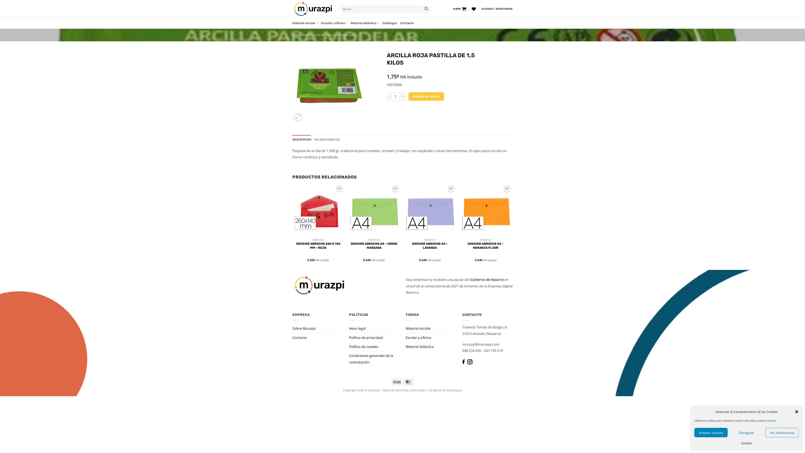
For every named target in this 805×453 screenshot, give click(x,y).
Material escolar (304, 23)
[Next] (511, 227)
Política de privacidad (366, 337)
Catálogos (389, 23)
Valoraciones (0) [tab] (327, 139)
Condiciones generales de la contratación (371, 358)
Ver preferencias (782, 433)
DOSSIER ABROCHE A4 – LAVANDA (430, 246)
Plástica (331, 34)
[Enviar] (426, 9)
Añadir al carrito (426, 96)
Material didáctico (364, 23)
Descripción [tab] (301, 139)
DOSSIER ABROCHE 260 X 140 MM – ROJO (318, 246)
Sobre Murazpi (304, 328)
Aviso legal (357, 328)
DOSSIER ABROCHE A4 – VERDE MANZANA (374, 246)
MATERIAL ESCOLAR (312, 34)
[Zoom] (298, 117)
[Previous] (293, 227)
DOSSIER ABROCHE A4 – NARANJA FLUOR (486, 246)
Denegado (746, 433)
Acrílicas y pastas (348, 34)
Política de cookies (363, 346)
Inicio (295, 34)
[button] (797, 412)
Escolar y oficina (333, 23)
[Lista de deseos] (474, 9)
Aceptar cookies (711, 433)
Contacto (746, 443)
